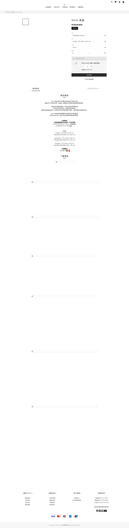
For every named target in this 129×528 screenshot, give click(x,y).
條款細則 (27, 504)
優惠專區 (81, 7)
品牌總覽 (48, 7)
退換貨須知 (52, 500)
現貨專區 (72, 7)
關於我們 (27, 498)
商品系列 (56, 7)
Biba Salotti (19, 12)
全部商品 (7, 12)
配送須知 (52, 504)
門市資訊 (27, 500)
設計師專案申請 (77, 500)
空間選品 (65, 7)
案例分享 (76, 498)
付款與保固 (52, 498)
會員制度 (52, 502)
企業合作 (27, 502)
